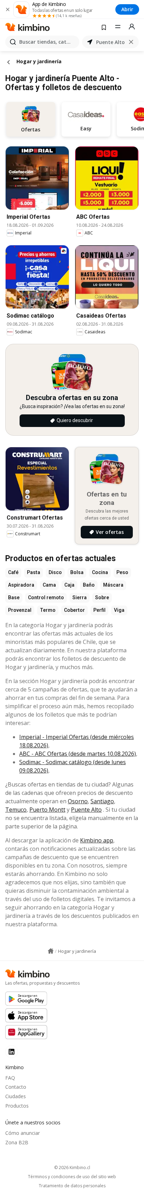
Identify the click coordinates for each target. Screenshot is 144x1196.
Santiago (102, 801)
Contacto (15, 1086)
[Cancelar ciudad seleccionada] (131, 41)
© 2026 (72, 1167)
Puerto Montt (47, 809)
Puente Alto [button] (110, 42)
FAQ (10, 1077)
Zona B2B (16, 1142)
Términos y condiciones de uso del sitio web (72, 1177)
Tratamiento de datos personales (72, 1186)
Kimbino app (96, 840)
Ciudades (15, 1096)
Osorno (78, 801)
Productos (17, 1105)
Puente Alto (86, 809)
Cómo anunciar (22, 1133)
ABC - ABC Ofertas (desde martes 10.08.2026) (77, 754)
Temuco (16, 809)
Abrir (127, 9)
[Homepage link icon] (50, 951)
